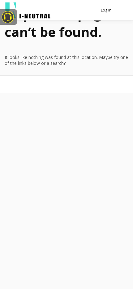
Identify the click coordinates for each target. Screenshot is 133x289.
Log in (106, 10)
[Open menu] (122, 11)
